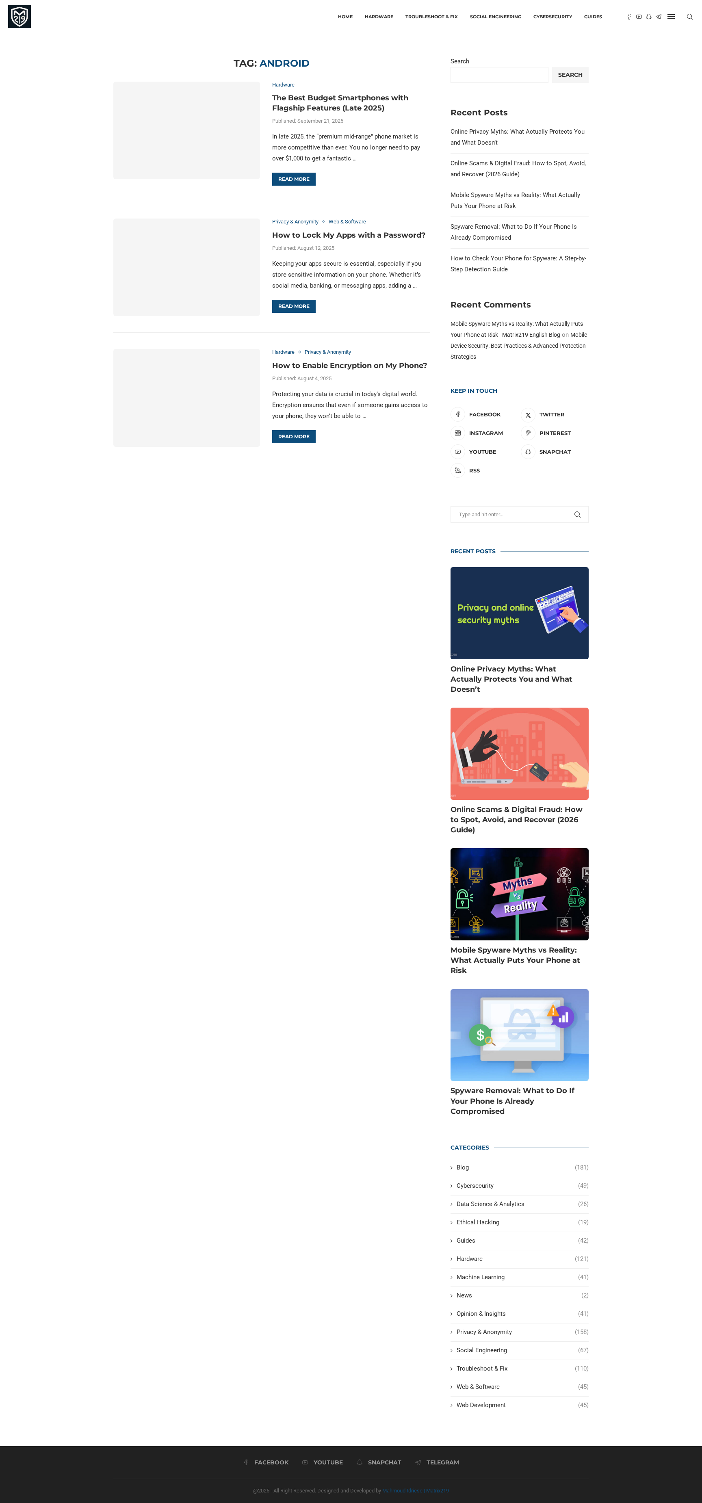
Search (460, 61)
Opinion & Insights (523, 1313)
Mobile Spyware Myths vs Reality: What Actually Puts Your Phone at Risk (515, 960)
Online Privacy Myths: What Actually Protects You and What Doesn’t (511, 679)
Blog (523, 1167)
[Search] (690, 16)
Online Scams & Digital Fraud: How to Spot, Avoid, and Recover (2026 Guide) (517, 819)
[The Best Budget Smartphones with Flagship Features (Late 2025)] (186, 130)
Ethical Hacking (523, 1222)
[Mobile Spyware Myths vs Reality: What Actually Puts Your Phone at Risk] (520, 894)
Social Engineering (495, 16)
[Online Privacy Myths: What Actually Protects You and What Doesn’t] (520, 613)
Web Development (523, 1405)
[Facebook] (629, 16)
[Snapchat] (649, 16)
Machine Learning (523, 1277)
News (523, 1295)
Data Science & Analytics (523, 1204)
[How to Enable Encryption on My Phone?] (186, 397)
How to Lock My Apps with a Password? (349, 235)
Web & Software (523, 1386)
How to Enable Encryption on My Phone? (349, 365)
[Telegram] (658, 16)
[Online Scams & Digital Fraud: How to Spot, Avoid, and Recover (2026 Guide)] (520, 754)
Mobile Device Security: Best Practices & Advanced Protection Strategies (519, 345)
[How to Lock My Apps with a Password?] (186, 267)
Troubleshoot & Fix (431, 16)
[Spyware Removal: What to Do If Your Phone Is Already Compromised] (520, 1035)
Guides (593, 16)
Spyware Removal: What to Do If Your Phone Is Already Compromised (512, 1100)
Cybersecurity (552, 16)
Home (345, 16)
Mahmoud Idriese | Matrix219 (415, 1491)
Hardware (379, 16)
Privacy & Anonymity (523, 1332)
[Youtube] (639, 16)
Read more (294, 179)
